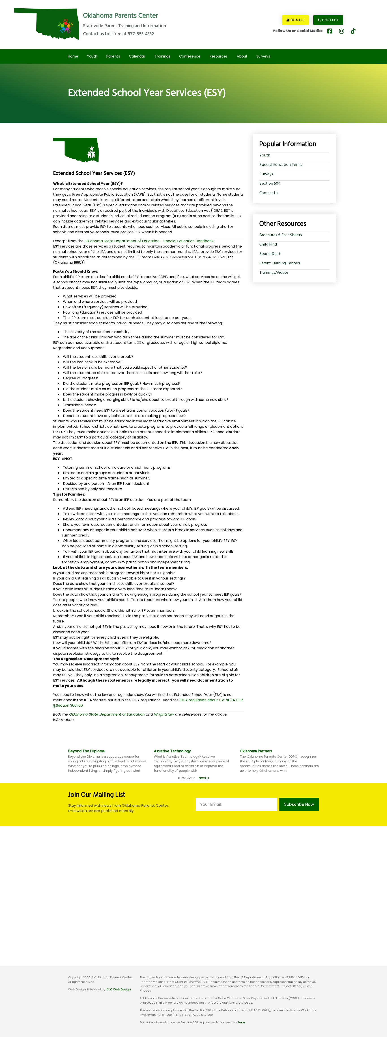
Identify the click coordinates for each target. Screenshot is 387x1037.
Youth (92, 56)
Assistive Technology (172, 751)
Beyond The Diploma (86, 751)
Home (73, 56)
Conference (189, 56)
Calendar (137, 56)
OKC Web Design (118, 989)
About (242, 56)
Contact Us (268, 193)
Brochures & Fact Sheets (280, 235)
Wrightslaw (164, 714)
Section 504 (270, 183)
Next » (203, 777)
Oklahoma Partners (256, 751)
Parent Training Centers (279, 263)
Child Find (268, 244)
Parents (113, 56)
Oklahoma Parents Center (120, 15)
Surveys (263, 56)
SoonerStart (269, 254)
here (241, 1022)
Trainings (162, 56)
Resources (218, 56)
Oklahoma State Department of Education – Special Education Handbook (149, 240)
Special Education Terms (280, 165)
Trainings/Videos (273, 272)
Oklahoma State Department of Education (107, 714)
